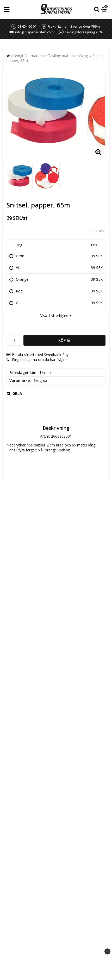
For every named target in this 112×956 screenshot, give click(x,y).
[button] (104, 9)
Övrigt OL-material (29, 55)
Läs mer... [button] (97, 230)
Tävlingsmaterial (62, 55)
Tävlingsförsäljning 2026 (84, 32)
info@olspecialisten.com (34, 32)
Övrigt (84, 55)
